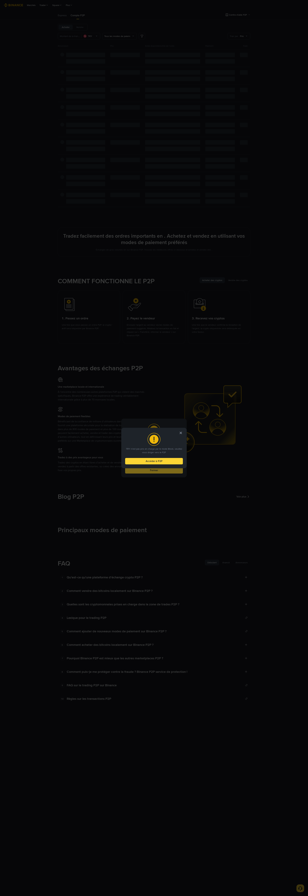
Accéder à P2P (154, 461)
